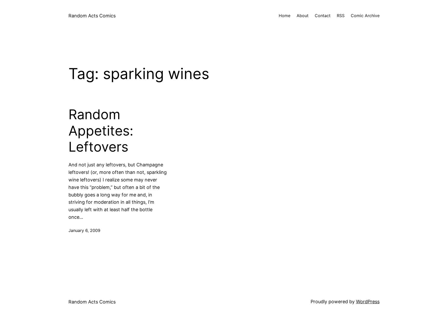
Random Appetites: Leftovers (100, 131)
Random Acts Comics (92, 15)
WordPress (368, 301)
